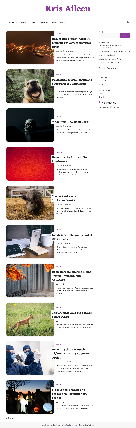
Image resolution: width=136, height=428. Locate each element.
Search (101, 32)
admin (60, 51)
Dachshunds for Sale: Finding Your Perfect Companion (72, 81)
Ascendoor (74, 425)
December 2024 (103, 80)
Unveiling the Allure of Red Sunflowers (70, 159)
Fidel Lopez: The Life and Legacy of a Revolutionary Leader (69, 393)
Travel (62, 22)
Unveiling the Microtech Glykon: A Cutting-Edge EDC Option (71, 353)
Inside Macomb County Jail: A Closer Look (72, 237)
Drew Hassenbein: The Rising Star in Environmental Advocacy (71, 276)
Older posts (10, 418)
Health (34, 22)
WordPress (90, 425)
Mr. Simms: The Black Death (70, 122)
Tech (54, 22)
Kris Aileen (68, 9)
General (24, 22)
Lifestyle (44, 22)
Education (12, 22)
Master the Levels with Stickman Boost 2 (67, 198)
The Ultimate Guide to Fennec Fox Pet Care (72, 314)
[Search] (128, 22)
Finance (59, 33)
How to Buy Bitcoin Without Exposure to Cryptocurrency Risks (71, 43)
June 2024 (102, 84)
